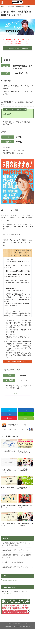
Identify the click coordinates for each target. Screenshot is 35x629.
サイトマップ (25, 623)
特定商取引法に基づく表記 (13, 623)
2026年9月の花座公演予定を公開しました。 (15, 550)
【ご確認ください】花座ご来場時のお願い (17, 48)
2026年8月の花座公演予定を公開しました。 (15, 567)
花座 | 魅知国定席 (17, 626)
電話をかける (17, 393)
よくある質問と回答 (7, 593)
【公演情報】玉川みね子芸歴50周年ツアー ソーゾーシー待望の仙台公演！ (17, 544)
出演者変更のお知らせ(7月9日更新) (12, 562)
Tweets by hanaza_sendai (9, 580)
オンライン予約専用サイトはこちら (16, 361)
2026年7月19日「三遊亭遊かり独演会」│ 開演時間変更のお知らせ (16, 556)
